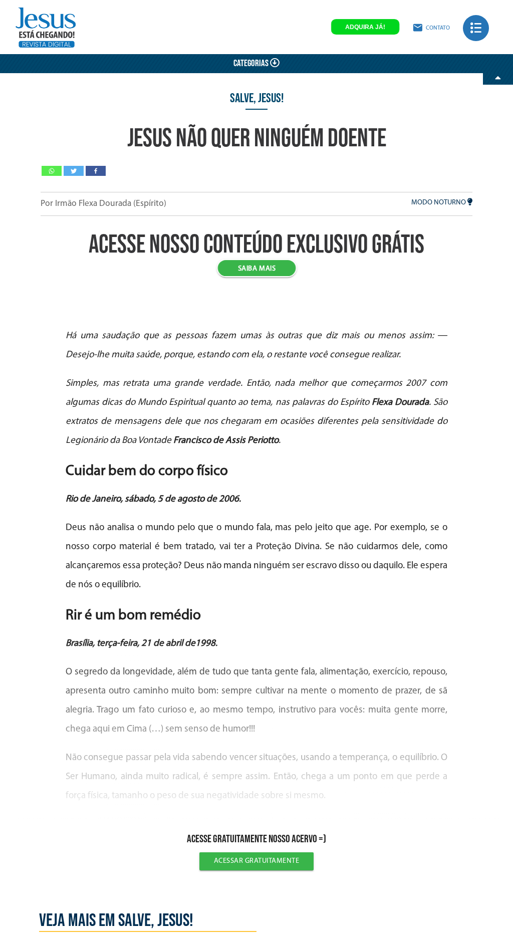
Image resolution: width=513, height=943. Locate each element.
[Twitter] (74, 171)
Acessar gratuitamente (257, 861)
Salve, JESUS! (257, 98)
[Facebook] (96, 171)
